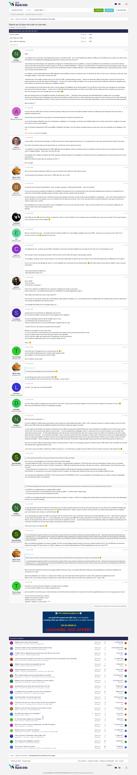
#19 (126, 550)
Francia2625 (120, 660)
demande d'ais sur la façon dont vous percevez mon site (32, 686)
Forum (28, 10)
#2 (126, 107)
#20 (126, 582)
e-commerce (29, 726)
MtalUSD (121, 644)
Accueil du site (17, 10)
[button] (45, 10)
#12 (126, 363)
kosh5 (16, 715)
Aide (116, 761)
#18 (126, 530)
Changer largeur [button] (26, 761)
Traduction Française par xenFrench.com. (83, 773)
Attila (16, 649)
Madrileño (120, 682)
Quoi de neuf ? (39, 10)
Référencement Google (38, 682)
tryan (16, 704)
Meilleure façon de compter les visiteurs (27, 730)
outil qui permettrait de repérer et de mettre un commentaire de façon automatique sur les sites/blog (46, 658)
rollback (121, 666)
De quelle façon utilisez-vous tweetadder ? (28, 713)
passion (17, 666)
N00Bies (12, 27)
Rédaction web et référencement (37, 649)
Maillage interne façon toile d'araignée (26, 642)
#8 (126, 245)
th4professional (19, 693)
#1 (126, 50)
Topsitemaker (18, 737)
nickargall (120, 693)
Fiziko (16, 698)
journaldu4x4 (18, 748)
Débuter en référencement (37, 644)
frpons (121, 726)
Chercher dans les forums (33, 14)
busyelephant (119, 687)
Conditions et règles (93, 761)
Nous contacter (82, 761)
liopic (16, 726)
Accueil (121, 761)
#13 (126, 383)
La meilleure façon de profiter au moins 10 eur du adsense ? (33, 691)
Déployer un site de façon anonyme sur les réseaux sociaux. (33, 708)
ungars (16, 655)
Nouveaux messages (17, 14)
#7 (126, 229)
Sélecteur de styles (16, 761)
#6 (126, 213)
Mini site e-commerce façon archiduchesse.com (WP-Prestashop (35, 724)
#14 (126, 399)
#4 (126, 167)
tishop (16, 687)
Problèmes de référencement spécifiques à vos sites (42, 748)
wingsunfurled (18, 731)
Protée (16, 720)
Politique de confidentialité (107, 761)
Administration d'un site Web (33, 666)
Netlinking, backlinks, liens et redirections (37, 660)
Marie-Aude (120, 649)
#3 (126, 137)
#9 (126, 277)
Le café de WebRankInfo (33, 709)
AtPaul (16, 709)
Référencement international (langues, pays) (43, 677)
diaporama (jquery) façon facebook (26, 669)
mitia (16, 742)
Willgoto (121, 677)
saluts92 (17, 671)
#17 (126, 504)
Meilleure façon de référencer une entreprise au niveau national (34, 680)
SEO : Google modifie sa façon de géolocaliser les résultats (33, 675)
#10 (126, 309)
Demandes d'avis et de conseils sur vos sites (38, 687)
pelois (16, 660)
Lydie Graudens (19, 644)
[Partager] (124, 50)
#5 (126, 183)
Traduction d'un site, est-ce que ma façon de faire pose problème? (35, 702)
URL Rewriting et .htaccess (32, 742)
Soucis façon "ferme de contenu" (25, 746)
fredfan (121, 720)
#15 (126, 415)
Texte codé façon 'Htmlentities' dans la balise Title (30, 735)
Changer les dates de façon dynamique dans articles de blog (33, 648)
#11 (126, 347)
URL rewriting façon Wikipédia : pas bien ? (27, 741)
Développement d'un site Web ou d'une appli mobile (40, 671)
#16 (126, 453)
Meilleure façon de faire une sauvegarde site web (30, 664)
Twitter (27, 715)
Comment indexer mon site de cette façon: (28, 697)
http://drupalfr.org (30, 133)
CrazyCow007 (18, 682)
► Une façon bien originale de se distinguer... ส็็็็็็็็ (29, 719)
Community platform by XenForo (58, 773)
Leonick (121, 731)
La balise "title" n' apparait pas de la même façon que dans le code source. (37, 653)
